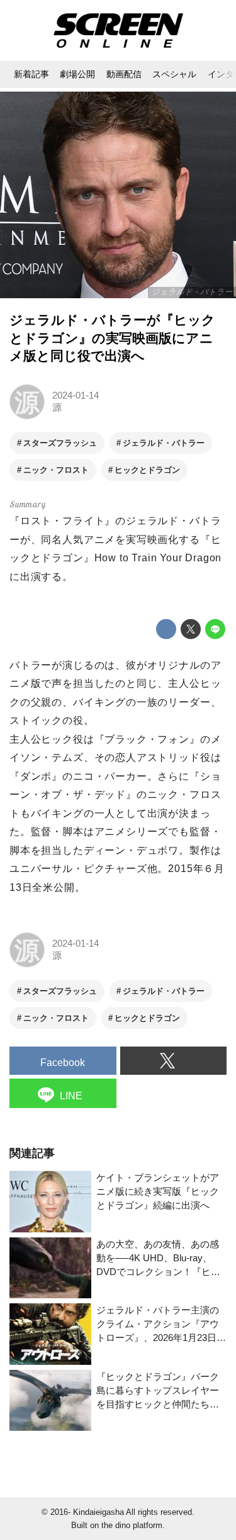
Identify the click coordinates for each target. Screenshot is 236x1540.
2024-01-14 (75, 395)
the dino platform (131, 1525)
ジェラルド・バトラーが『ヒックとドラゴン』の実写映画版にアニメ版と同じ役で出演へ (112, 338)
